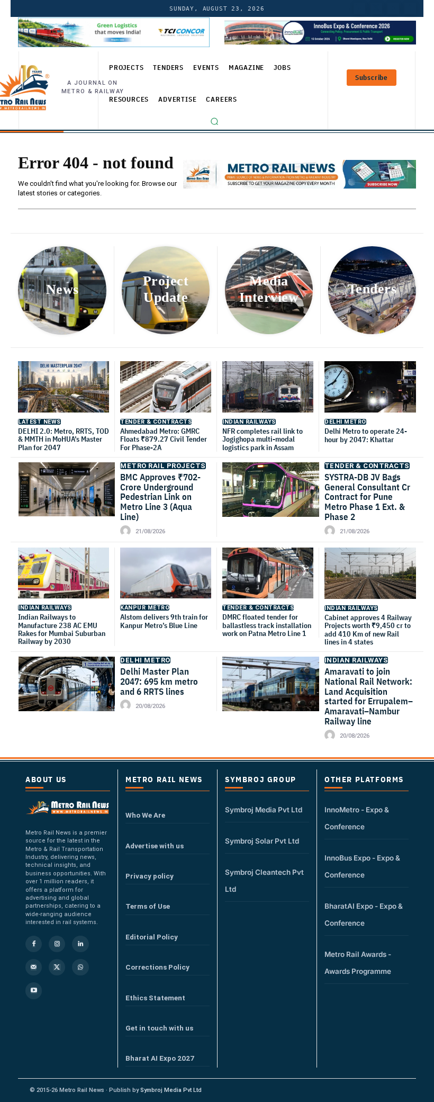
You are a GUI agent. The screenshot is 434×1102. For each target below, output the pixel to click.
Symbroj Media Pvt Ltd (263, 809)
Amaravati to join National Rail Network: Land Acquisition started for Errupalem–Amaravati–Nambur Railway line (368, 696)
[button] (214, 121)
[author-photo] (127, 531)
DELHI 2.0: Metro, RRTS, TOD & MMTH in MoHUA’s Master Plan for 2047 (63, 439)
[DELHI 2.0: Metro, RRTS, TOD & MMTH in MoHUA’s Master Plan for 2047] (63, 393)
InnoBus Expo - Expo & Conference (362, 866)
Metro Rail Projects (163, 465)
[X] (57, 967)
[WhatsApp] (80, 967)
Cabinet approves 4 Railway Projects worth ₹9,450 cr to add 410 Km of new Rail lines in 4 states (368, 630)
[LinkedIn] (359, 8)
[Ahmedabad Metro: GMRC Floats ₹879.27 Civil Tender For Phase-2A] (165, 393)
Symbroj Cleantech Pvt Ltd (264, 880)
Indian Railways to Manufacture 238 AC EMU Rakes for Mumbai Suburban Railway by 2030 (61, 629)
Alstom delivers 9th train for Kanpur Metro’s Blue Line (164, 621)
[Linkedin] (80, 944)
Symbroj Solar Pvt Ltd (262, 841)
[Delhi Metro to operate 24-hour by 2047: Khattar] (370, 393)
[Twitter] (376, 8)
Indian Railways (249, 422)
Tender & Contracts (156, 422)
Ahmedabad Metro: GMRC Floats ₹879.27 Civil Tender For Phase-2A (163, 439)
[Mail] (33, 967)
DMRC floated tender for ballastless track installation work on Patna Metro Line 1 (266, 625)
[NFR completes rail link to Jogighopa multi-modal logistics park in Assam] (267, 393)
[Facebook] (410, 8)
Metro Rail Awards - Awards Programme (357, 962)
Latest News (39, 422)
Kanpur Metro (144, 608)
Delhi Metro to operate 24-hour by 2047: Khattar (365, 435)
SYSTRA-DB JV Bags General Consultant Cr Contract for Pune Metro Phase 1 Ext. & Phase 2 (367, 497)
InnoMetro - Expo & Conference (356, 818)
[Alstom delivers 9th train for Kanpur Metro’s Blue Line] (165, 579)
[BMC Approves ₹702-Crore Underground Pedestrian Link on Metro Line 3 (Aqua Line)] (67, 496)
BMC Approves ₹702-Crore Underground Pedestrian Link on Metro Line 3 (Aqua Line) (160, 497)
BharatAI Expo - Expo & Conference (363, 914)
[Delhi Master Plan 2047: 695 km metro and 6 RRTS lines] (67, 690)
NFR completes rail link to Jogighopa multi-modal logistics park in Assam (262, 439)
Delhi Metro (345, 422)
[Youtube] (393, 8)
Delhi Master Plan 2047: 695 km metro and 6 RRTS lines (159, 681)
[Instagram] (57, 944)
